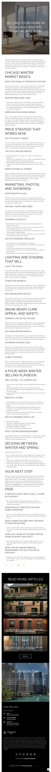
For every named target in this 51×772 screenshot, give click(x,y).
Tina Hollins (16, 484)
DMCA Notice (37, 765)
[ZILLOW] (31, 754)
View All (25, 656)
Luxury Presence (29, 758)
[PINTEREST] (34, 754)
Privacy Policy (27, 765)
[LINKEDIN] (23, 754)
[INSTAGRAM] (20, 754)
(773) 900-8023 (11, 719)
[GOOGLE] (27, 754)
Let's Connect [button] (25, 693)
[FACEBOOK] (16, 754)
